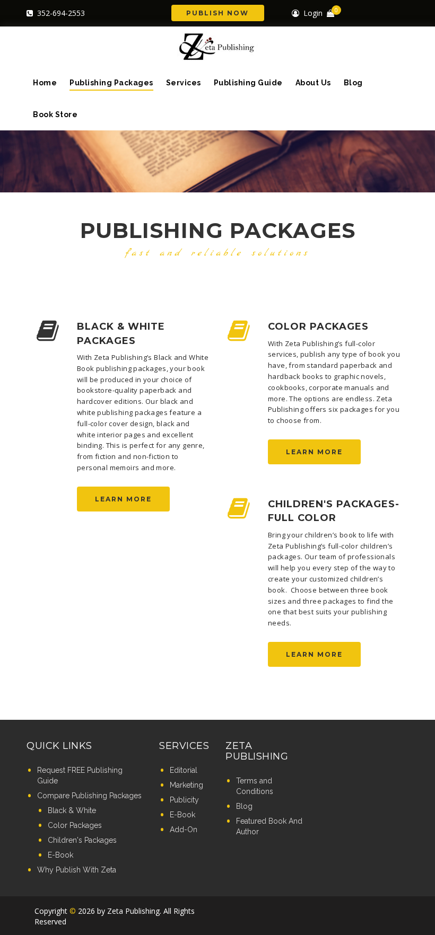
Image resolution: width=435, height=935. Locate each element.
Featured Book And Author (269, 826)
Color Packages (318, 326)
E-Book (60, 855)
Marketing (186, 785)
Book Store (55, 114)
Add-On (183, 829)
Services (183, 82)
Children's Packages (82, 840)
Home (45, 82)
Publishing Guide (248, 82)
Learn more (123, 499)
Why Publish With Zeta (76, 870)
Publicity (184, 800)
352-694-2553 (61, 13)
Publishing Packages (111, 82)
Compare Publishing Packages (89, 795)
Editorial (183, 770)
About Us (313, 82)
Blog (353, 82)
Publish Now (217, 13)
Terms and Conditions (254, 786)
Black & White (72, 810)
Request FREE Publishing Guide (80, 775)
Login (313, 13)
